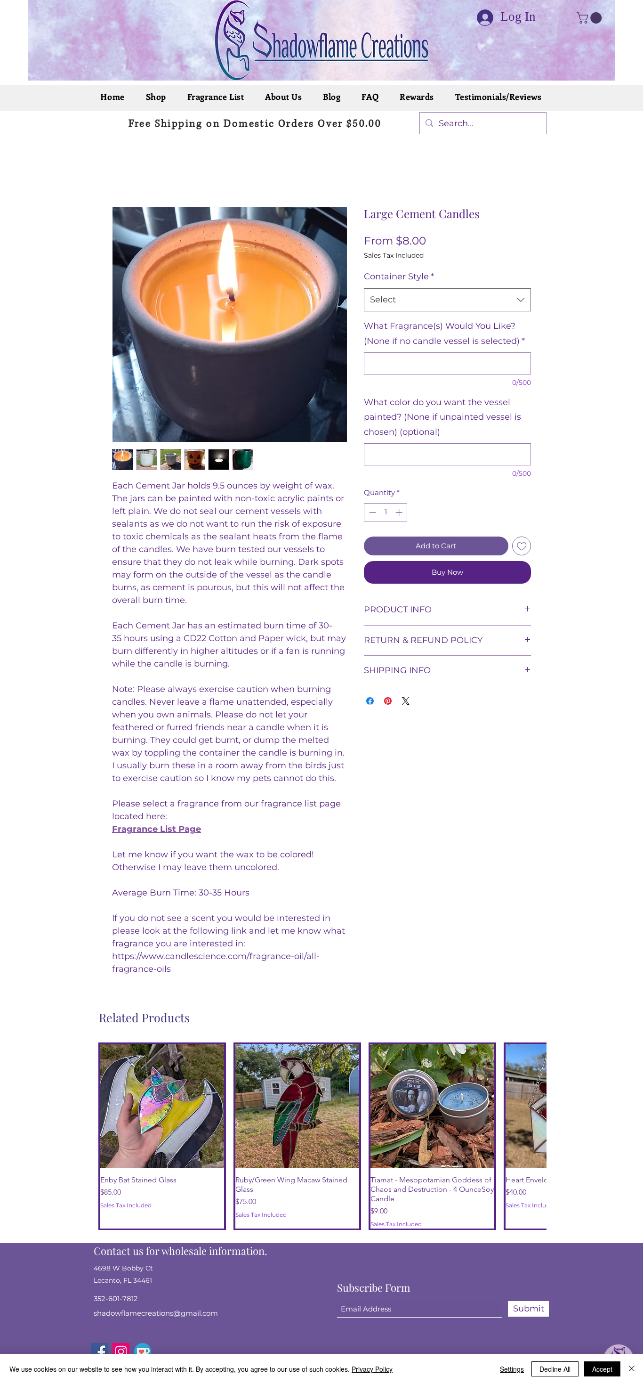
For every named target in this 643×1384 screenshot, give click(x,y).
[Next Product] (527, 1126)
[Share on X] (405, 701)
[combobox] (447, 300)
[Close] (631, 1368)
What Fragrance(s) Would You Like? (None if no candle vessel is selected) (444, 333)
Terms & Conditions (491, 1348)
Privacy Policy (402, 1348)
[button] (590, 18)
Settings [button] (512, 1369)
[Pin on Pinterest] (388, 701)
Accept (602, 1369)
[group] (321, 1126)
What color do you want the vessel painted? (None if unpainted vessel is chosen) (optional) (442, 417)
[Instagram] (121, 1332)
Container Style (399, 276)
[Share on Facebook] (370, 701)
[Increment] (400, 512)
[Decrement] (371, 512)
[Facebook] (99, 1332)
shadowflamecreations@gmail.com (156, 1294)
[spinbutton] (386, 512)
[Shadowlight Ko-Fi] (142, 1332)
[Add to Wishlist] (521, 546)
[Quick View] (162, 1106)
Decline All (555, 1369)
